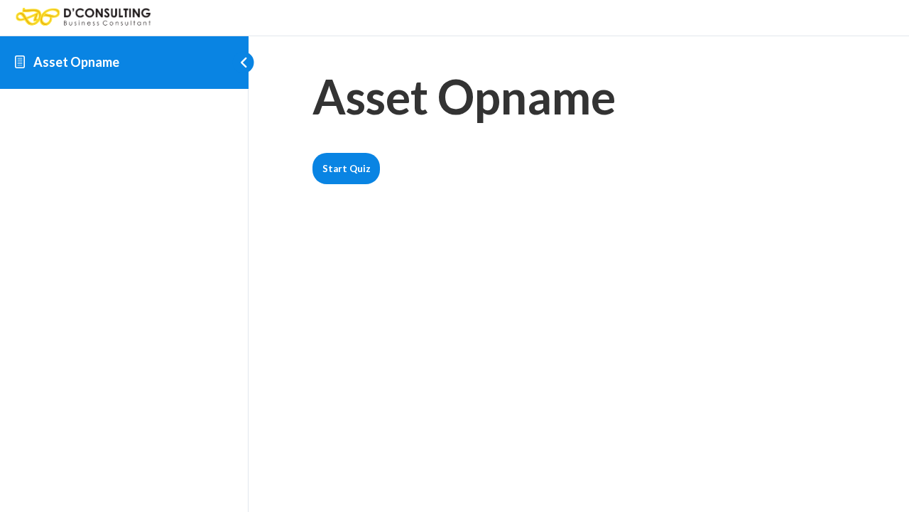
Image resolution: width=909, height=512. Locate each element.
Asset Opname (76, 62)
